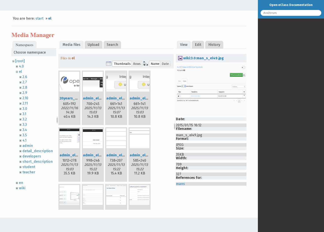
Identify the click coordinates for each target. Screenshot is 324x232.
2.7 (24, 82)
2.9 (24, 93)
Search (112, 45)
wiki (22, 188)
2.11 (25, 103)
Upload (93, 45)
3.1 (24, 114)
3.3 (24, 124)
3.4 (24, 130)
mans (180, 184)
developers (31, 156)
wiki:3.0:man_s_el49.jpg (203, 58)
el (49, 18)
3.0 (24, 109)
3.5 (24, 135)
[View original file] (211, 114)
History (214, 45)
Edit (198, 45)
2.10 (25, 98)
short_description (37, 161)
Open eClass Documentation (291, 5)
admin (27, 146)
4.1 (24, 140)
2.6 (24, 77)
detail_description (37, 151)
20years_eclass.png (76, 98)
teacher (28, 172)
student (28, 167)
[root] (20, 61)
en (21, 183)
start (39, 18)
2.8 (24, 87)
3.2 (24, 119)
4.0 (21, 66)
